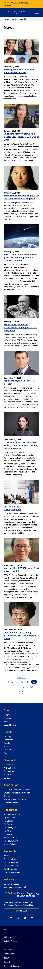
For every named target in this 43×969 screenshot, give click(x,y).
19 (28, 682)
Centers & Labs (10, 859)
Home (6, 19)
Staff (6, 746)
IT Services (8, 834)
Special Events (10, 725)
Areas (6, 856)
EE (5, 929)
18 (22, 682)
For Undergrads (10, 827)
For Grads (8, 824)
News (13, 19)
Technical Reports (11, 862)
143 (31, 687)
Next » (22, 691)
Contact (7, 778)
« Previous (22, 677)
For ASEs (8, 831)
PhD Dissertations (11, 866)
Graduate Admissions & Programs (17, 793)
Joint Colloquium (10, 869)
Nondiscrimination (10, 954)
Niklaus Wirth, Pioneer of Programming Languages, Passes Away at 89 (20, 327)
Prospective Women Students (16, 799)
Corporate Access (11, 884)
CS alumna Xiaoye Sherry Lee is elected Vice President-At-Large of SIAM (21, 137)
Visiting (7, 721)
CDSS (6, 945)
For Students (9, 821)
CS (5, 933)
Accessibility (8, 949)
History (7, 715)
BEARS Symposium (12, 872)
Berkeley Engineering (12, 941)
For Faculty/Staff (11, 841)
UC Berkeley (8, 937)
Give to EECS (22, 911)
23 (22, 687)
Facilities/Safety (10, 837)
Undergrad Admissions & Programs (18, 789)
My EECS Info (9, 817)
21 (10, 687)
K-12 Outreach (9, 768)
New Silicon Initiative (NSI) (15, 887)
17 (16, 682)
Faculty (7, 743)
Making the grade (12, 509)
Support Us (8, 764)
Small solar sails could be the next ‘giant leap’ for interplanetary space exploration (21, 257)
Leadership (8, 740)
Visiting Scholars (10, 844)
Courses (7, 796)
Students (7, 750)
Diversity (7, 718)
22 (16, 687)
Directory (7, 736)
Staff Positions (10, 774)
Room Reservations (12, 814)
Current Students (11, 803)
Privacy (6, 958)
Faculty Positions (11, 771)
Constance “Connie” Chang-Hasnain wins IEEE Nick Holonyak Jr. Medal (21, 635)
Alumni (6, 753)
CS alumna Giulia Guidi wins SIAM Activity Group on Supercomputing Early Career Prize (21, 445)
